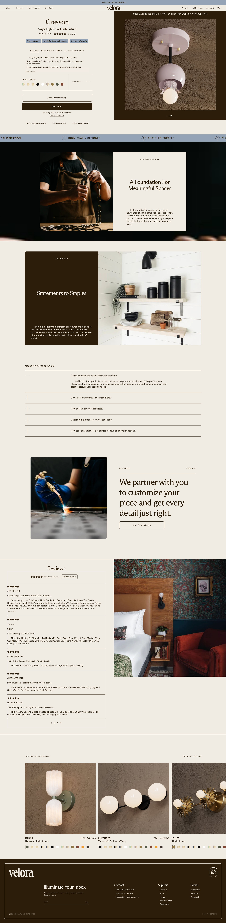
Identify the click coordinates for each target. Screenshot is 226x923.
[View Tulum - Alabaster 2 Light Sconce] (60, 798)
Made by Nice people (209, 914)
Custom (19, 8)
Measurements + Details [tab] (51, 51)
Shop (8, 8)
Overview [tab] (34, 51)
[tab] (74, 51)
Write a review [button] (69, 577)
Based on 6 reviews (51, 577)
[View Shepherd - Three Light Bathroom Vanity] (133, 798)
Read (30, 71)
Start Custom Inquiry (57, 98)
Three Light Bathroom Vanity (112, 841)
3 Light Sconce (179, 841)
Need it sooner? (56, 115)
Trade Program (33, 8)
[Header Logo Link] (113, 8)
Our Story (49, 8)
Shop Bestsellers (192, 756)
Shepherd (104, 838)
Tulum (29, 838)
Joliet (175, 838)
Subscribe (87, 902)
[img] (54, 586)
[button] (60, 34)
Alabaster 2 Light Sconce (37, 841)
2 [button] (54, 723)
